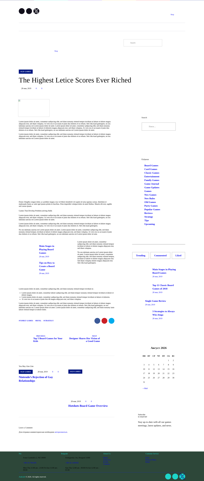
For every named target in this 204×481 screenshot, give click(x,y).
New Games (150, 194)
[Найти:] (159, 127)
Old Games (150, 202)
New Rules (149, 198)
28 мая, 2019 (44, 257)
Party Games (151, 205)
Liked (178, 255)
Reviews (148, 213)
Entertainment (151, 176)
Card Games (150, 169)
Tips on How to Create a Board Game (47, 266)
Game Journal (151, 183)
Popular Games (152, 209)
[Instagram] (29, 11)
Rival (38, 321)
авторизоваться (61, 432)
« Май (145, 388)
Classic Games (151, 172)
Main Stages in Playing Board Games (46, 249)
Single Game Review (155, 301)
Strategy (49, 321)
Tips (146, 220)
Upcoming (149, 224)
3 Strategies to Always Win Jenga (163, 313)
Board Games (151, 165)
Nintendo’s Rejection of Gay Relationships (36, 379)
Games (147, 191)
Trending (140, 255)
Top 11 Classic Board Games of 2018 (163, 287)
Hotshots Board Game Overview (88, 405)
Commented (160, 255)
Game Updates (151, 187)
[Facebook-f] (22, 11)
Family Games (26, 321)
